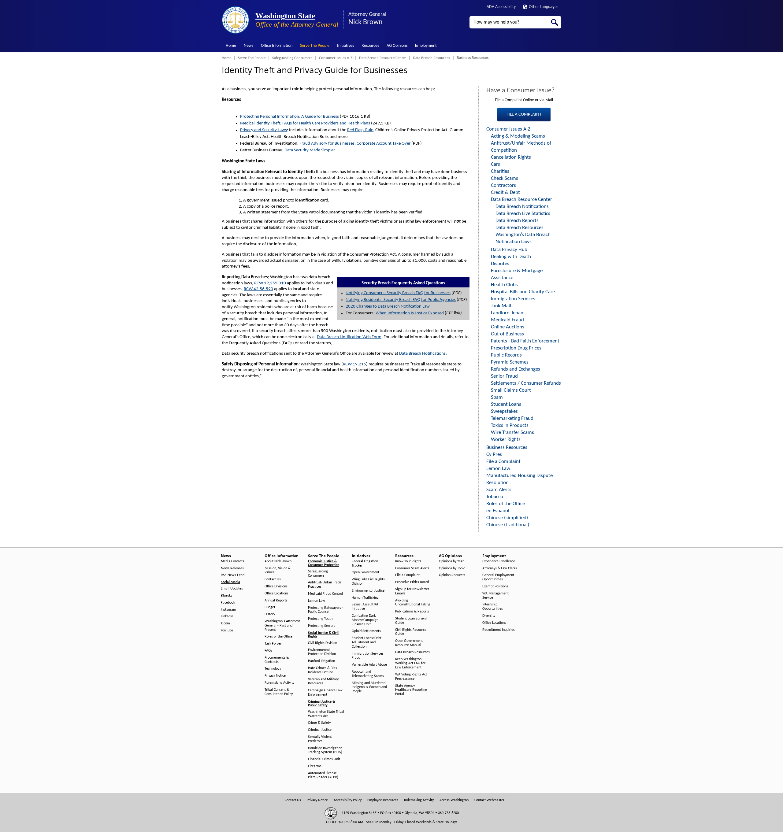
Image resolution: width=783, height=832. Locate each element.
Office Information (276, 45)
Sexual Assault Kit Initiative (365, 607)
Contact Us (273, 579)
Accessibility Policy (348, 800)
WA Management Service (495, 596)
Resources (370, 45)
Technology (273, 669)
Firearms (314, 766)
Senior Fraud (504, 376)
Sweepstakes (504, 411)
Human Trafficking (365, 598)
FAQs (268, 651)
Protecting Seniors (321, 626)
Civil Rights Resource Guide (410, 632)
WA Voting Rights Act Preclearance (411, 677)
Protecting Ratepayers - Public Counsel (325, 610)
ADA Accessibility (501, 7)
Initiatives (345, 45)
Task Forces (273, 643)
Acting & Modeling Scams (518, 136)
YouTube (227, 630)
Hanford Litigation (321, 661)
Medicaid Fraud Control (325, 594)
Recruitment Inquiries (498, 630)
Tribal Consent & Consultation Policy (279, 692)
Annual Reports (276, 600)
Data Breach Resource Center (382, 58)
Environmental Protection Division (322, 652)
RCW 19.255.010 (270, 283)
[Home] (235, 20)
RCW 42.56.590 (258, 289)
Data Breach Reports (517, 220)
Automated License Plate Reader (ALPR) (323, 775)
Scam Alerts (498, 489)
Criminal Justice (320, 730)
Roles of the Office (505, 503)
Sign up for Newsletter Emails (412, 591)
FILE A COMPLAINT (524, 114)
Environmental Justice (368, 591)
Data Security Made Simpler (309, 150)
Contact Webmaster (489, 800)
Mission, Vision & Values (278, 571)
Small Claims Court (511, 390)
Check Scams (504, 178)
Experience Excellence (498, 561)
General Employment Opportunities (498, 577)
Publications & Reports (412, 611)
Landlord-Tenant (508, 313)
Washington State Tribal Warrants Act (326, 714)
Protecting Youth (320, 619)
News (248, 45)
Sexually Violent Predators (320, 739)
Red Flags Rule (360, 130)
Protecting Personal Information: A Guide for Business (290, 116)
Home (231, 45)
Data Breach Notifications (422, 353)
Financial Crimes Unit (324, 759)
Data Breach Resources (431, 58)
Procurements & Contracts (277, 660)
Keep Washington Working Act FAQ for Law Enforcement (410, 663)
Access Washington (454, 800)
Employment (426, 45)
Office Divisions (276, 586)
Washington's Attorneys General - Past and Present (282, 625)
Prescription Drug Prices (516, 348)
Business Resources (506, 447)
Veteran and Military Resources (323, 682)
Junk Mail (501, 306)
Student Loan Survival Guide (411, 621)
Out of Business (507, 334)
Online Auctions (507, 327)
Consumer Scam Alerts (412, 568)
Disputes (500, 263)
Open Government (365, 572)
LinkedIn (227, 616)
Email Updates (232, 588)
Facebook (228, 603)
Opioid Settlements (366, 631)
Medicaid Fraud (507, 320)
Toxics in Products (510, 425)
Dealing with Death (511, 256)
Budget (270, 607)
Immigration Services (513, 298)
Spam (497, 397)
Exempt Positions (495, 586)
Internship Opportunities (492, 607)
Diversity (488, 616)
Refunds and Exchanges (515, 369)
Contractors (503, 185)
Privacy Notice (275, 676)
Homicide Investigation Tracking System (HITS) (325, 750)
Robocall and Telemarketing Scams (368, 674)
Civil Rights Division (322, 643)
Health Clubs (504, 284)
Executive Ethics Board (412, 582)
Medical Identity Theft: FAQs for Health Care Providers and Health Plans (305, 123)
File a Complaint (503, 461)
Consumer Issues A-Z (335, 58)
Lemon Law (498, 468)
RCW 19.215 (354, 364)
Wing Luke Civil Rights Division (368, 582)
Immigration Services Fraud (368, 656)
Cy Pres (494, 454)
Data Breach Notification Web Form (349, 337)
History (270, 614)
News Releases (232, 568)
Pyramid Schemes (510, 362)
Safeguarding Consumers (292, 58)
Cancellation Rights (511, 157)
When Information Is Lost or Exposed (410, 313)
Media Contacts (232, 561)
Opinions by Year (451, 561)
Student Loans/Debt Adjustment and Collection (366, 642)
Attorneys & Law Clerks (499, 568)
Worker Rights (506, 439)
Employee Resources (382, 800)
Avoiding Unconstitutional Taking (412, 603)
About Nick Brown (278, 561)
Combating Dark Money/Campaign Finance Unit (365, 620)
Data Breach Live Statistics (522, 213)
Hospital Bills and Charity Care (523, 291)
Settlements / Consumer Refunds (526, 383)
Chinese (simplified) (507, 517)
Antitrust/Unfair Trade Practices (324, 585)
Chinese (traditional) (507, 524)
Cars (495, 164)
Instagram (228, 610)
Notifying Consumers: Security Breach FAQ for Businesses (398, 293)
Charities (500, 171)
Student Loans (506, 404)
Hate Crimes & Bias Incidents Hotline (322, 670)
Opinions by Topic (452, 568)
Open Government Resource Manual (409, 643)
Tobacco (494, 496)
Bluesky (226, 595)
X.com (225, 623)
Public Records (506, 355)
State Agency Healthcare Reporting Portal (411, 690)
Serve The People (314, 45)
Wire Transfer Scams (512, 432)
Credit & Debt (505, 192)
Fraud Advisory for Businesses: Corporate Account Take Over (354, 143)
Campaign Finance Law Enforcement (325, 693)
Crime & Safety (319, 723)
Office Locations (276, 593)
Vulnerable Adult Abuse (369, 665)
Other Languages (543, 7)
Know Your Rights (408, 561)
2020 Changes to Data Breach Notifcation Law (388, 306)
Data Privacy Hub (509, 249)
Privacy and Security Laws (263, 130)
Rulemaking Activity (279, 683)
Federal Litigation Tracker (365, 564)
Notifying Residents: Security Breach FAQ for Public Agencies (401, 300)
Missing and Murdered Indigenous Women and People (369, 687)
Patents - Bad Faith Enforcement (525, 341)
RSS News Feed (232, 575)
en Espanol (497, 510)
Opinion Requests (452, 575)
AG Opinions (397, 45)
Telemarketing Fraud (512, 418)
